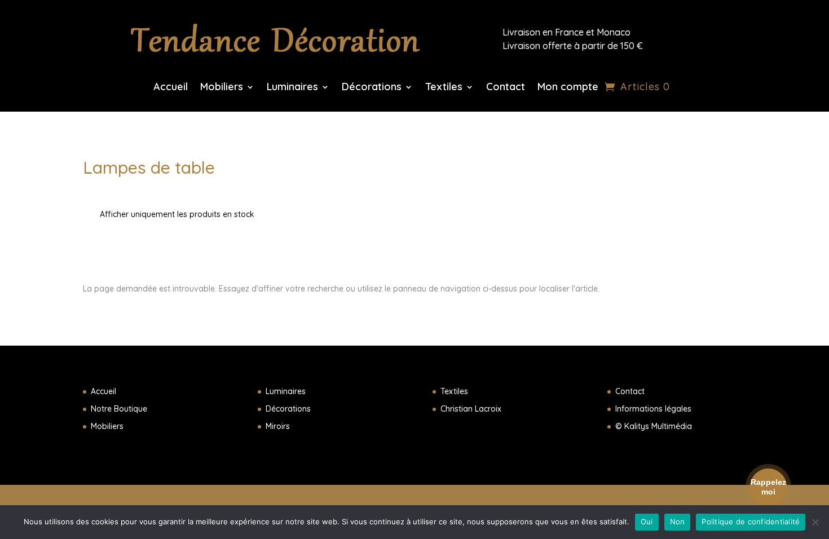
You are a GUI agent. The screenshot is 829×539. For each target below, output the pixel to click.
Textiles (443, 88)
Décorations (372, 88)
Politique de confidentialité (751, 521)
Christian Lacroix (470, 409)
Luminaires (292, 88)
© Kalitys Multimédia (653, 426)
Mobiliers (221, 88)
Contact (505, 88)
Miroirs (278, 426)
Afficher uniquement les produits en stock (177, 214)
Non (677, 521)
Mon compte (567, 88)
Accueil (170, 88)
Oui (647, 521)
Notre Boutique (119, 409)
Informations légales (653, 409)
